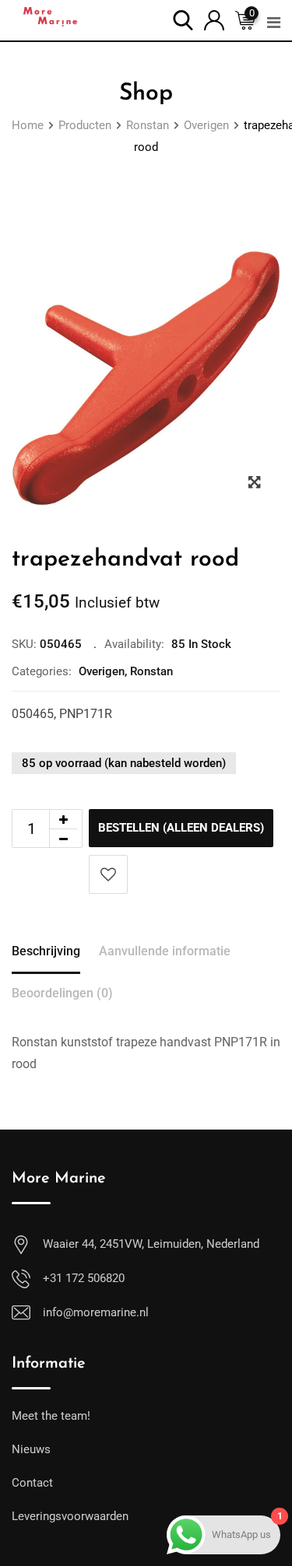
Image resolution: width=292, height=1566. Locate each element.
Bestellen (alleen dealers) (181, 828)
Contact (32, 1483)
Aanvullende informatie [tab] (164, 951)
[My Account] (214, 19)
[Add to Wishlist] (108, 874)
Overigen (102, 671)
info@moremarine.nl (96, 1312)
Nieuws (31, 1449)
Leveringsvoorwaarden (70, 1516)
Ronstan (151, 671)
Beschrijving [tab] (46, 951)
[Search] (183, 19)
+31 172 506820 (84, 1278)
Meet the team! (51, 1416)
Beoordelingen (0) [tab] (62, 993)
